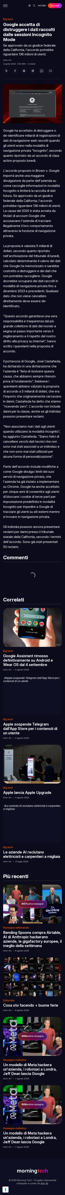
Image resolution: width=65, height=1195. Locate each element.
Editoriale (8, 1000)
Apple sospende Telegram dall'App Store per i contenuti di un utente (30, 728)
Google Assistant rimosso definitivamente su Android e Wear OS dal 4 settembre (28, 660)
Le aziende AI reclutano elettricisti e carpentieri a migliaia (31, 854)
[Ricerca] (34, 5)
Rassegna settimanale (16, 927)
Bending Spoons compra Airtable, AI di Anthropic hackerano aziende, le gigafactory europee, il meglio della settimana (32, 939)
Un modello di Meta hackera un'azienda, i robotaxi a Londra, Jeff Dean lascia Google (30, 1069)
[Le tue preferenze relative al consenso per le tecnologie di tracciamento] (6, 1189)
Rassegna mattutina (14, 1059)
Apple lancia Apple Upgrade (27, 792)
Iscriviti (54, 5)
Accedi (42, 5)
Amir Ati (7, 60)
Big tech (8, 19)
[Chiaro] (29, 5)
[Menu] (5, 6)
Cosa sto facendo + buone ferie (30, 1005)
